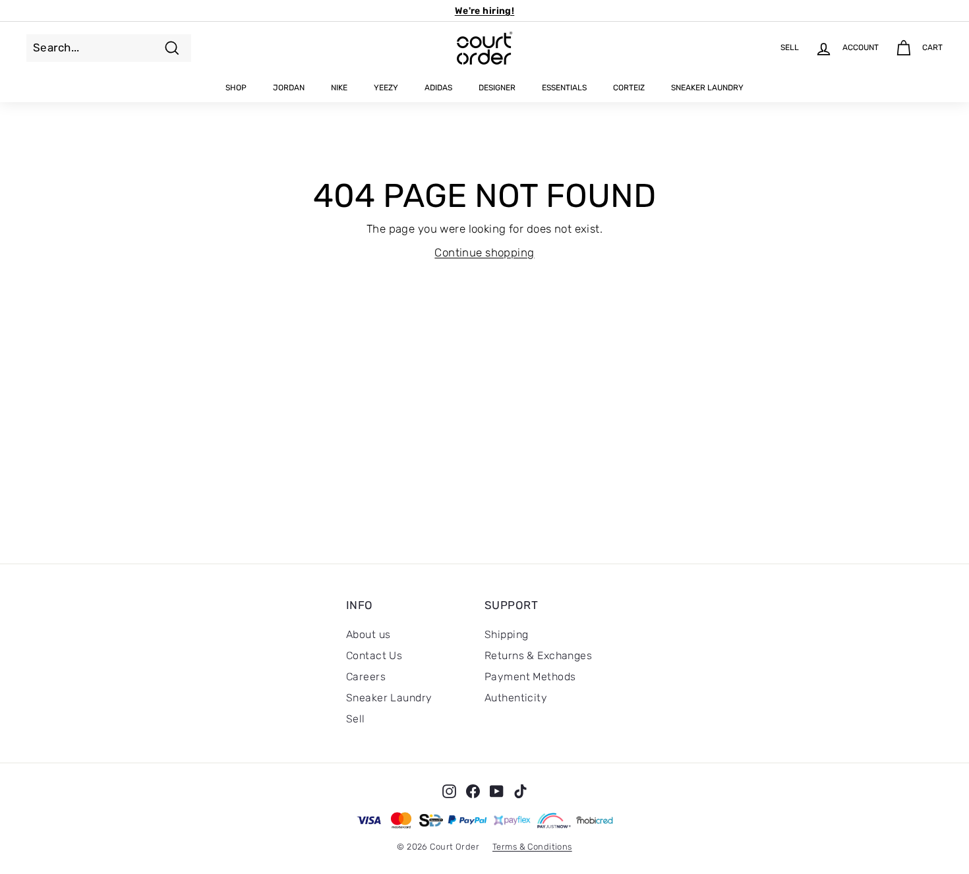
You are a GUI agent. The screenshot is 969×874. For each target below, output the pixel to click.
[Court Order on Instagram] (449, 791)
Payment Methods (529, 676)
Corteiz (629, 87)
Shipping (506, 634)
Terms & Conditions (532, 847)
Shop (236, 87)
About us (368, 634)
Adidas (438, 87)
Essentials (564, 87)
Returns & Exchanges (538, 655)
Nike (339, 87)
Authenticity (515, 697)
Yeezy (386, 87)
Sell (355, 719)
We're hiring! (485, 10)
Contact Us (374, 655)
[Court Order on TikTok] (520, 791)
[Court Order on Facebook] (473, 791)
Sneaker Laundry (707, 87)
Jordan (289, 87)
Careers (366, 676)
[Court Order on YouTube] (497, 791)
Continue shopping (484, 252)
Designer (497, 87)
